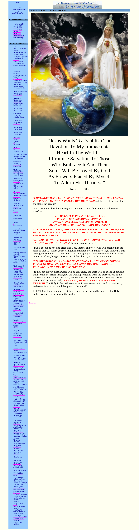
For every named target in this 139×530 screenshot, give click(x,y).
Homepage (32, 303)
